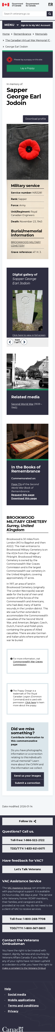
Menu (9, 25)
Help (8, 989)
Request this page (22, 495)
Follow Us (32, 822)
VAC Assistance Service (19, 888)
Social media (17, 994)
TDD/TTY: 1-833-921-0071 (27, 848)
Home (6, 34)
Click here (30, 702)
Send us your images (27, 775)
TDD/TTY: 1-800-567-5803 (27, 928)
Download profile (35, 118)
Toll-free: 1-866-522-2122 (27, 840)
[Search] (50, 13)
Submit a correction (27, 783)
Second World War (22, 404)
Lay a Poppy (27, 68)
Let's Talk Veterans (27, 869)
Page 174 (16, 484)
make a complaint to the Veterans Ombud (24, 968)
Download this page (24, 498)
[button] (10, 341)
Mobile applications (21, 1000)
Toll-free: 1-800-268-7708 (27, 919)
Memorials (41, 34)
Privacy (13, 1011)
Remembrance (22, 34)
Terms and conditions (23, 1005)
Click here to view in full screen (28, 335)
